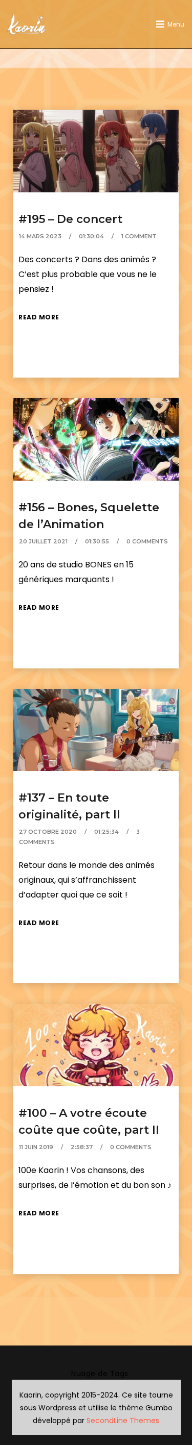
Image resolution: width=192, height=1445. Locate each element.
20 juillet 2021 (43, 541)
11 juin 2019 (36, 1147)
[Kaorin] (26, 24)
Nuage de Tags (100, 1373)
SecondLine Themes (123, 1420)
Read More (38, 317)
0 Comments (147, 541)
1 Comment (139, 236)
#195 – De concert (70, 219)
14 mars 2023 (40, 236)
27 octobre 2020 (48, 831)
